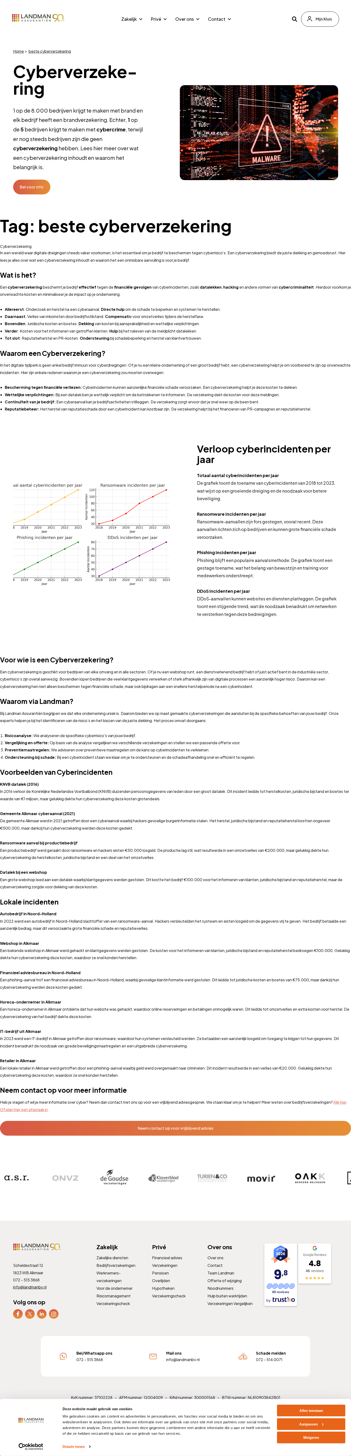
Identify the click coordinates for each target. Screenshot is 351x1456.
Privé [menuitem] (156, 19)
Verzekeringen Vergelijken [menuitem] (230, 1303)
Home (18, 51)
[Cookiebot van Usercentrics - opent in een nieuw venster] (31, 1446)
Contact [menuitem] (216, 19)
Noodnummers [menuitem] (220, 1288)
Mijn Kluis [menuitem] (324, 18)
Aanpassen (308, 1424)
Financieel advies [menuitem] (167, 1257)
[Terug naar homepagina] (38, 18)
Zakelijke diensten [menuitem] (112, 1257)
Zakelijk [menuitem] (129, 19)
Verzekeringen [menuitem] (164, 1265)
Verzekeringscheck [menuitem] (113, 1303)
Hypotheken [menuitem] (163, 1288)
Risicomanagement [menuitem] (113, 1295)
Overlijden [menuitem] (161, 1280)
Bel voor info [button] (31, 186)
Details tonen (74, 1447)
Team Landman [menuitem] (220, 1272)
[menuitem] (17, 1314)
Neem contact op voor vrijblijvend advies (175, 1128)
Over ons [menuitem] (184, 19)
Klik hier (339, 1102)
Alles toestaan (311, 1411)
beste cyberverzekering (49, 51)
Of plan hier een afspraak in (24, 1109)
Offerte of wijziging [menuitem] (224, 1280)
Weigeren (311, 1437)
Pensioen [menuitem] (160, 1272)
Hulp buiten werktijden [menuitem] (227, 1295)
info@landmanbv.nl (29, 1287)
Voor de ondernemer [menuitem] (114, 1288)
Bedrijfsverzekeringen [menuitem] (115, 1265)
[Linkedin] (41, 1313)
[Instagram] (53, 1313)
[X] (29, 1313)
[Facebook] (17, 1313)
